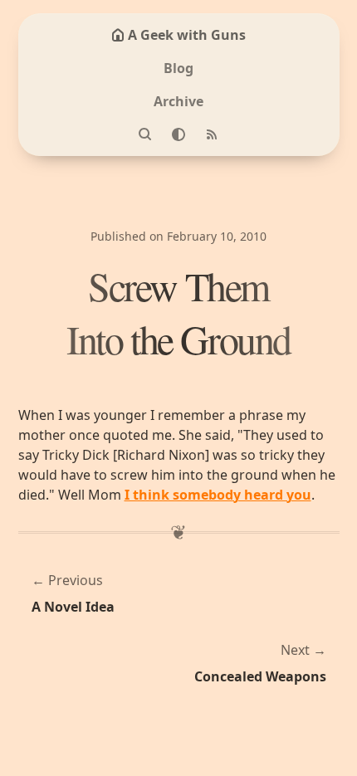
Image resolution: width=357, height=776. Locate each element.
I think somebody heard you (218, 495)
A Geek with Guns (187, 35)
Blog (178, 68)
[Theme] (178, 134)
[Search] (145, 134)
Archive (178, 101)
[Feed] (212, 134)
